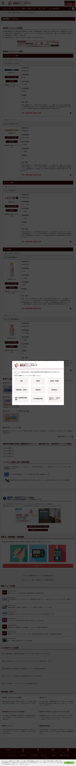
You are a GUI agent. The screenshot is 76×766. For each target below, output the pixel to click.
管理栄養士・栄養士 (21, 390)
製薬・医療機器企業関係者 (21, 398)
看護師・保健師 (54, 381)
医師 (21, 381)
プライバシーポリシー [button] (24, 764)
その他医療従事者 (38, 398)
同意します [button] (69, 762)
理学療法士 (55, 390)
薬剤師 (38, 381)
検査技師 (38, 390)
